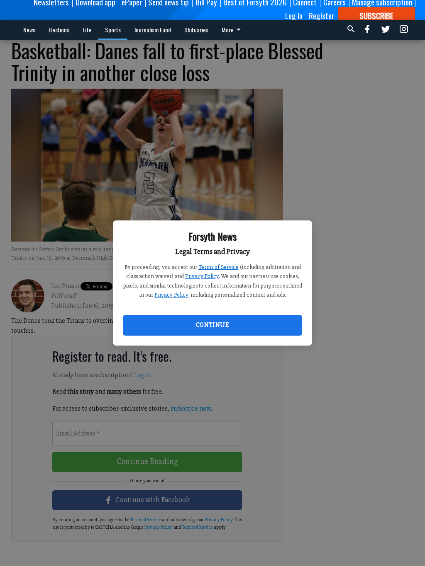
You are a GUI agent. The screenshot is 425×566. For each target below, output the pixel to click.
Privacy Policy (202, 276)
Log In (294, 15)
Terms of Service (218, 267)
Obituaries (196, 29)
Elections (59, 29)
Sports (113, 29)
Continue (212, 325)
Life (87, 29)
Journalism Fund (152, 29)
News (29, 29)
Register (321, 15)
